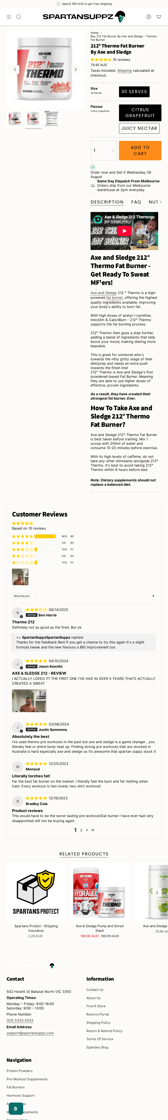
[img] (37, 609)
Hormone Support (21, 1095)
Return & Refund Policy (104, 1031)
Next (75, 69)
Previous (14, 69)
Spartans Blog (97, 1047)
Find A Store (96, 1006)
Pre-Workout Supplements (27, 1079)
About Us (93, 998)
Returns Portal (97, 1014)
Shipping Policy (98, 1023)
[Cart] (159, 16)
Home (95, 32)
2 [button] (81, 830)
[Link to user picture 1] (29, 701)
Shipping (124, 70)
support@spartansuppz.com (30, 1033)
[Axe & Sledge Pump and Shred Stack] (99, 892)
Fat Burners (16, 1087)
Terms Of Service (99, 1039)
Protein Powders (20, 1071)
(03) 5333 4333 (20, 1020)
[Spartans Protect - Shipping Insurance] (36, 892)
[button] (102, 59)
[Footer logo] (31, 966)
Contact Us (94, 990)
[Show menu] (8, 16)
